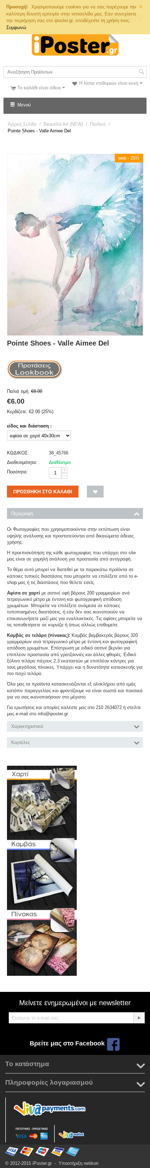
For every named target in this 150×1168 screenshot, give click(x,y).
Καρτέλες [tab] (20, 742)
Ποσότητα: (17, 471)
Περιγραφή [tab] (22, 513)
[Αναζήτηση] (141, 72)
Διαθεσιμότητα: (22, 462)
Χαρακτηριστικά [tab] (27, 726)
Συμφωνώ (16, 27)
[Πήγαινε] (138, 1018)
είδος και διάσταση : (29, 426)
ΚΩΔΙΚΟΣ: (18, 453)
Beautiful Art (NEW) (63, 124)
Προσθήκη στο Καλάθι (42, 491)
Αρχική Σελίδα (22, 124)
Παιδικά (98, 124)
